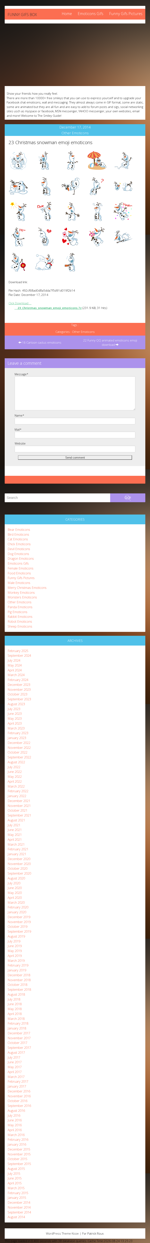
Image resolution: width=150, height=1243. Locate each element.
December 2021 (19, 800)
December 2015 (19, 1149)
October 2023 (17, 694)
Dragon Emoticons (21, 558)
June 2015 (15, 1178)
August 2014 (16, 1217)
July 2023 (14, 709)
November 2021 (19, 805)
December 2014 (19, 1202)
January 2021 (17, 854)
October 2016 (17, 1100)
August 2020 (16, 878)
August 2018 (16, 994)
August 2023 (16, 704)
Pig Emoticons (17, 612)
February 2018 (18, 1023)
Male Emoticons (19, 582)
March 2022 (16, 786)
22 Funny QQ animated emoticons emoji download (110, 342)
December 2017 (19, 1033)
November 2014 (19, 1207)
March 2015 (16, 1188)
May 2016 (15, 1125)
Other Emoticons (75, 133)
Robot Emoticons (20, 621)
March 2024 (16, 675)
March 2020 (16, 902)
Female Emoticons (20, 568)
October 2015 (17, 1159)
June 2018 (15, 1004)
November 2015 (19, 1154)
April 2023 (15, 723)
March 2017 (16, 1076)
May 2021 (15, 834)
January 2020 (17, 912)
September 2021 (19, 815)
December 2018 (19, 975)
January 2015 (17, 1197)
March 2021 (16, 844)
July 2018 (14, 999)
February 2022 (18, 791)
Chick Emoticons (19, 544)
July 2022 (14, 767)
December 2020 (19, 859)
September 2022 (19, 757)
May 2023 (15, 718)
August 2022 (16, 762)
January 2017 (17, 1086)
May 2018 (15, 1009)
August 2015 (16, 1168)
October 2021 (17, 810)
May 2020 (15, 892)
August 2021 (16, 820)
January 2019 (17, 970)
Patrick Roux (95, 1233)
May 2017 (15, 1067)
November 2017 (19, 1038)
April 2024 (15, 670)
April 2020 (15, 897)
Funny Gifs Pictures (125, 13)
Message (21, 374)
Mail (18, 429)
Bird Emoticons (18, 534)
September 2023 (19, 699)
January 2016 (17, 1144)
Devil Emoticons (19, 549)
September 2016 (19, 1105)
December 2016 (19, 1091)
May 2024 (15, 665)
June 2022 (15, 771)
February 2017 (18, 1081)
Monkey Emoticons (21, 592)
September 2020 (19, 873)
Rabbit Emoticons (20, 616)
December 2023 (19, 684)
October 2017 (17, 1042)
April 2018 (15, 1013)
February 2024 (18, 679)
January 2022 (17, 796)
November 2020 (19, 863)
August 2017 (16, 1052)
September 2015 (19, 1163)
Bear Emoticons (19, 529)
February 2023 (18, 733)
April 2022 (15, 781)
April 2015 (15, 1183)
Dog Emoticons (18, 553)
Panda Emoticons (20, 607)
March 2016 (16, 1135)
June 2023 (15, 713)
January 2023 (17, 738)
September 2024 (19, 655)
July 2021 (14, 825)
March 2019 (16, 960)
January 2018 (17, 1028)
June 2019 (15, 946)
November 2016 (19, 1096)
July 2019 (14, 941)
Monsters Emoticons (22, 597)
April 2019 (15, 955)
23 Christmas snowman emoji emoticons (50, 142)
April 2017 (15, 1072)
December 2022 (19, 742)
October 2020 (17, 868)
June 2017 (15, 1062)
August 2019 (16, 936)
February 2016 (18, 1139)
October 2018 (17, 984)
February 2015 (18, 1193)
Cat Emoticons (18, 539)
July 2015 (14, 1173)
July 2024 (14, 660)
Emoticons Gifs (90, 13)
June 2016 (15, 1120)
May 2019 (15, 950)
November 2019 (19, 922)
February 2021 (18, 849)
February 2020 (18, 907)
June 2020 (15, 888)
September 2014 (19, 1212)
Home (67, 13)
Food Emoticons (19, 573)
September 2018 (19, 989)
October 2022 (17, 752)
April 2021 (15, 839)
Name (19, 415)
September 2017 (19, 1047)
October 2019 (17, 926)
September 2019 (19, 931)
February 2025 (18, 650)
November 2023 (19, 689)
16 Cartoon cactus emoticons (41, 342)
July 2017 (14, 1057)
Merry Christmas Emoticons (27, 587)
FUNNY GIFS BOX (22, 14)
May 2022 (15, 776)
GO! (128, 498)
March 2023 (16, 728)
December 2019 (19, 917)
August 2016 (16, 1110)
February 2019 (18, 965)
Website (20, 443)
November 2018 (19, 980)
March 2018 (16, 1018)
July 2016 (14, 1115)
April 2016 (15, 1130)
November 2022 (19, 747)
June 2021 (15, 829)
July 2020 (14, 883)
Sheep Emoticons (20, 626)
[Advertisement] (75, 54)
